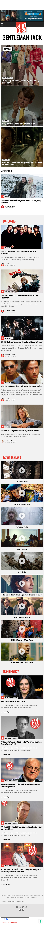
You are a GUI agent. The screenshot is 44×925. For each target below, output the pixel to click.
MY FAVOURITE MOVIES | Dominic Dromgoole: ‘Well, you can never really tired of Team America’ (21, 870)
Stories (5, 121)
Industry (5, 159)
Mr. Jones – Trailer (22, 482)
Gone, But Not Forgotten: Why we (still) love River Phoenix (20, 431)
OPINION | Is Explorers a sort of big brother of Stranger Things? (22, 342)
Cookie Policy (20, 901)
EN (20, 910)
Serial (7, 197)
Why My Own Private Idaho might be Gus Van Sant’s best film (21, 386)
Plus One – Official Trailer (22, 617)
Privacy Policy (11, 901)
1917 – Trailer (22, 572)
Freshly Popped (7, 77)
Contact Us (3, 901)
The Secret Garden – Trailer (22, 504)
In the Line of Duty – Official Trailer (22, 663)
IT (23, 910)
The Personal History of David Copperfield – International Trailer (22, 595)
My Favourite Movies (11, 698)
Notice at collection (9, 923)
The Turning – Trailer (22, 527)
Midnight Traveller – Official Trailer (22, 640)
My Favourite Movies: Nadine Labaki (13, 702)
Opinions (7, 292)
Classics (7, 248)
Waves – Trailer (22, 550)
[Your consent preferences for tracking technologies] (40, 921)
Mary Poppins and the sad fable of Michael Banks (18, 124)
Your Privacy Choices (17, 919)
